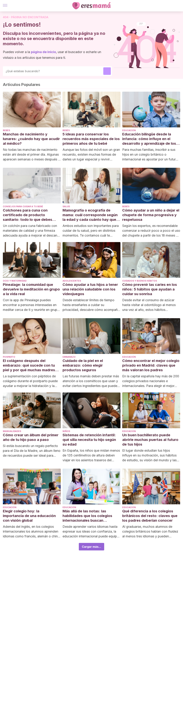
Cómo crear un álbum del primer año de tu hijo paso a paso (30, 437)
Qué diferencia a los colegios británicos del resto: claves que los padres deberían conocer (149, 516)
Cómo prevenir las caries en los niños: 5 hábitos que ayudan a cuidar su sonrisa (149, 289)
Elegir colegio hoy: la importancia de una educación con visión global (29, 516)
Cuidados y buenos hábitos (139, 280)
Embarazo (69, 357)
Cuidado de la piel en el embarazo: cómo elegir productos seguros (83, 365)
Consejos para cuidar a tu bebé (23, 206)
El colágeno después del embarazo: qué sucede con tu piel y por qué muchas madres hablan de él (29, 365)
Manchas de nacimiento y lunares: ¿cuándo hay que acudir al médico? (31, 139)
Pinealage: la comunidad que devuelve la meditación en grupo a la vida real (31, 289)
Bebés (6, 130)
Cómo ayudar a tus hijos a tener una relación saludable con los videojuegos (90, 289)
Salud (66, 206)
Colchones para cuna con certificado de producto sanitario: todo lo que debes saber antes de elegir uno (27, 215)
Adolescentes (72, 280)
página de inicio (43, 52)
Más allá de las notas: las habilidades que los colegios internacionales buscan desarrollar (87, 516)
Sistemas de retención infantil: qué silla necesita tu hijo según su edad (89, 439)
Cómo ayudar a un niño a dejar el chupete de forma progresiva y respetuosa (150, 215)
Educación (129, 130)
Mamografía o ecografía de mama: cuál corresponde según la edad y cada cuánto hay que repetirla (90, 215)
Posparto (9, 357)
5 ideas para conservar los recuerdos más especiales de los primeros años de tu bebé (91, 139)
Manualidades (12, 431)
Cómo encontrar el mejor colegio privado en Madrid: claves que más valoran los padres (150, 365)
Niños (66, 431)
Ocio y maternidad (15, 280)
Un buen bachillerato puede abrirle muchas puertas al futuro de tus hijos (150, 439)
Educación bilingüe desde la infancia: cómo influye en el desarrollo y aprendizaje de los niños (149, 139)
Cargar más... (91, 546)
